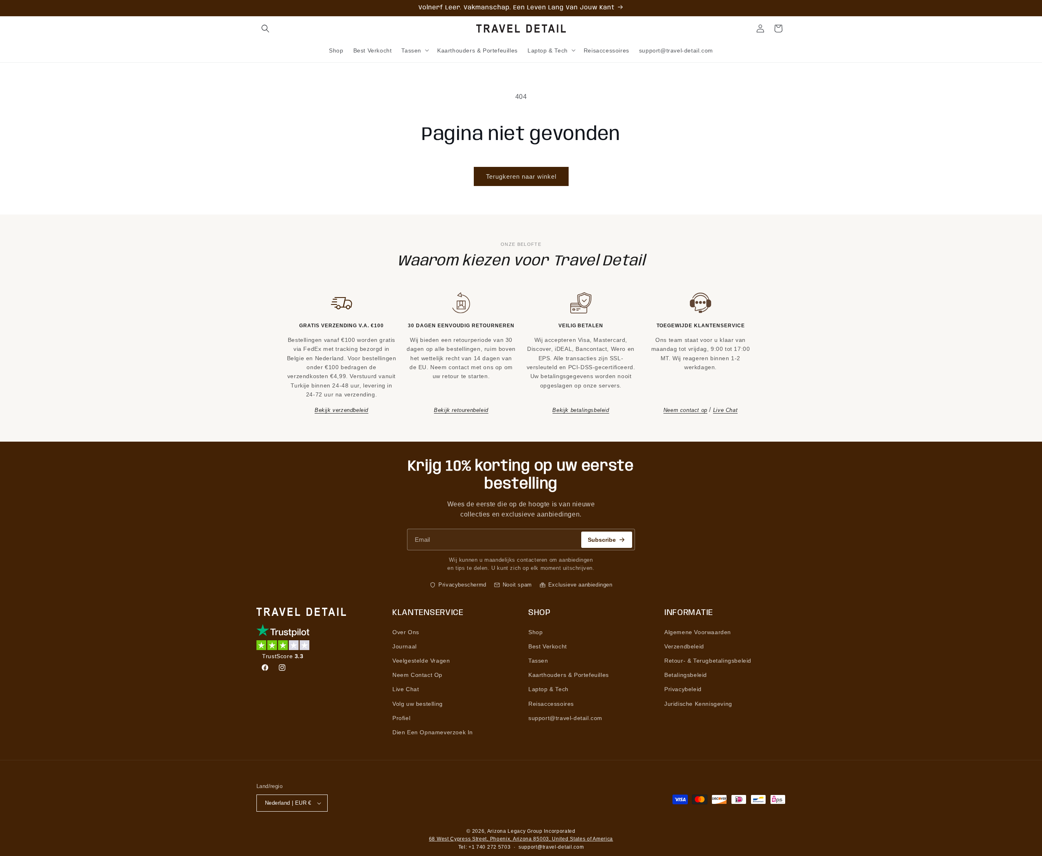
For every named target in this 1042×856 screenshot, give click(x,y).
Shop (535, 632)
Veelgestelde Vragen (421, 660)
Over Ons (405, 632)
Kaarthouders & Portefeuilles (568, 675)
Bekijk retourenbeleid (461, 410)
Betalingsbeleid (685, 675)
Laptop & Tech (548, 689)
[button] (265, 28)
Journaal (404, 646)
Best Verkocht (547, 646)
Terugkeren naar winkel (521, 176)
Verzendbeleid (684, 646)
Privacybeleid (683, 689)
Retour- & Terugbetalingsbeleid (707, 660)
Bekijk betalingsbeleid (580, 410)
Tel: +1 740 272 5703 (484, 847)
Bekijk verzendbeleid (341, 410)
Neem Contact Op (417, 675)
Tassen (538, 660)
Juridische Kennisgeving (698, 704)
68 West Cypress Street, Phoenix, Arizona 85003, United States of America (521, 838)
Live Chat (725, 410)
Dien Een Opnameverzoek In (432, 732)
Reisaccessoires (551, 704)
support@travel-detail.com (565, 718)
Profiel (401, 718)
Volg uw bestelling (417, 704)
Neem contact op (685, 410)
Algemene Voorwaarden (697, 632)
